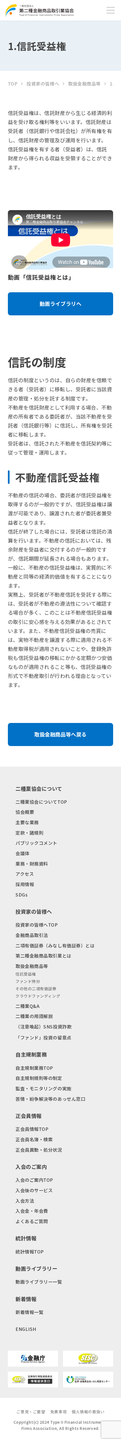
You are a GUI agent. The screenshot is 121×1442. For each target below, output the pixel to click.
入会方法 (24, 1200)
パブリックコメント (36, 842)
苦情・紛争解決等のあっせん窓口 (50, 1098)
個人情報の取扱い (88, 1411)
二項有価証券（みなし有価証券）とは (55, 945)
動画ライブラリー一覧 (38, 1281)
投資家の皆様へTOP (36, 924)
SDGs (21, 894)
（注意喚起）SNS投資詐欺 (43, 1026)
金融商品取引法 (31, 935)
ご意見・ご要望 (30, 1411)
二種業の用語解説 (34, 1016)
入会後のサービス (34, 1190)
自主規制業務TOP (34, 1067)
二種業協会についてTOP (41, 801)
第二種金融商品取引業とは (43, 955)
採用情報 (24, 884)
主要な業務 (27, 822)
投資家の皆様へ (42, 83)
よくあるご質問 (31, 1221)
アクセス (24, 873)
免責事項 (58, 1411)
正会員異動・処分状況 (38, 1149)
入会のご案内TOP (34, 1179)
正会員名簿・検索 (34, 1139)
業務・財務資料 (31, 863)
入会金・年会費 (31, 1210)
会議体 (22, 853)
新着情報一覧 (29, 1312)
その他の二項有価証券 (36, 988)
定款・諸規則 (29, 832)
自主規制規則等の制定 (38, 1078)
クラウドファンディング (37, 996)
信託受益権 (25, 974)
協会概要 (24, 811)
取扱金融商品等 (84, 83)
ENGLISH (25, 1329)
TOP (13, 83)
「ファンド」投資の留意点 (43, 1037)
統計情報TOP (29, 1251)
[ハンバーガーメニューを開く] (110, 10)
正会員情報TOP (31, 1129)
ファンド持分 (27, 981)
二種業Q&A (27, 1006)
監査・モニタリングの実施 (43, 1088)
